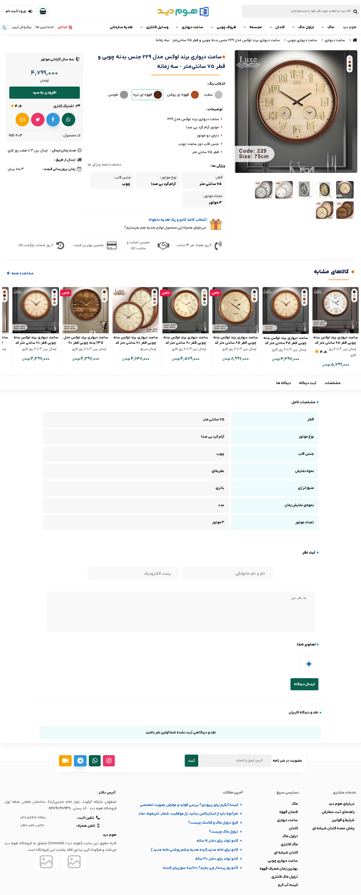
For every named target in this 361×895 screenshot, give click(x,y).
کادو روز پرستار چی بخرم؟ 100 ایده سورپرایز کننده (200, 867)
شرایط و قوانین (343, 820)
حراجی (62, 27)
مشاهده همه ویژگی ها (104, 164)
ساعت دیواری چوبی (283, 860)
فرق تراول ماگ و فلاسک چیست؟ (213, 822)
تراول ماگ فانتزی (284, 876)
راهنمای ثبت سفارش (338, 812)
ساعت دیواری (192, 27)
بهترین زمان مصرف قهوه (278, 868)
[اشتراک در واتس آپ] (68, 119)
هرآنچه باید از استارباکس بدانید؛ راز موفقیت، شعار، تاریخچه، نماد (188, 813)
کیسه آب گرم (288, 885)
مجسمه (255, 27)
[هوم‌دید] (180, 11)
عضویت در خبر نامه (287, 760)
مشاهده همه (22, 273)
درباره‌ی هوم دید (342, 803)
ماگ (330, 27)
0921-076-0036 (32, 825)
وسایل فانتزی (157, 27)
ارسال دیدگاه (304, 684)
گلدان (280, 27)
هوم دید (349, 27)
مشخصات (332, 383)
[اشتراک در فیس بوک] (53, 119)
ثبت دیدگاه (307, 383)
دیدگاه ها (283, 383)
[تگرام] (80, 760)
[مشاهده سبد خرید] (43, 11)
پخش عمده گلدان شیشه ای (333, 828)
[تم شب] (5, 27)
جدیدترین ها (44, 27)
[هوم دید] (354, 40)
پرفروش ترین (22, 27)
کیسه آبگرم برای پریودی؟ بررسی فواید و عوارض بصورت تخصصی (189, 805)
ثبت (191, 760)
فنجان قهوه (288, 812)
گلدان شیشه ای (286, 852)
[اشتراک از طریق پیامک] (22, 119)
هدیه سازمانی (121, 27)
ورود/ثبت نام (16, 11)
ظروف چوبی (226, 27)
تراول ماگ (306, 27)
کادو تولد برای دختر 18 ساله (217, 840)
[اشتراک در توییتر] (38, 119)
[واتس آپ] (95, 760)
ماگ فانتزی (289, 844)
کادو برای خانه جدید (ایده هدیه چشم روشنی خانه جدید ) (194, 849)
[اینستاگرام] (109, 760)
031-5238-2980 (33, 817)
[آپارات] (65, 760)
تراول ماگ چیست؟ (223, 831)
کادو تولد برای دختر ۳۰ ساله (216, 858)
